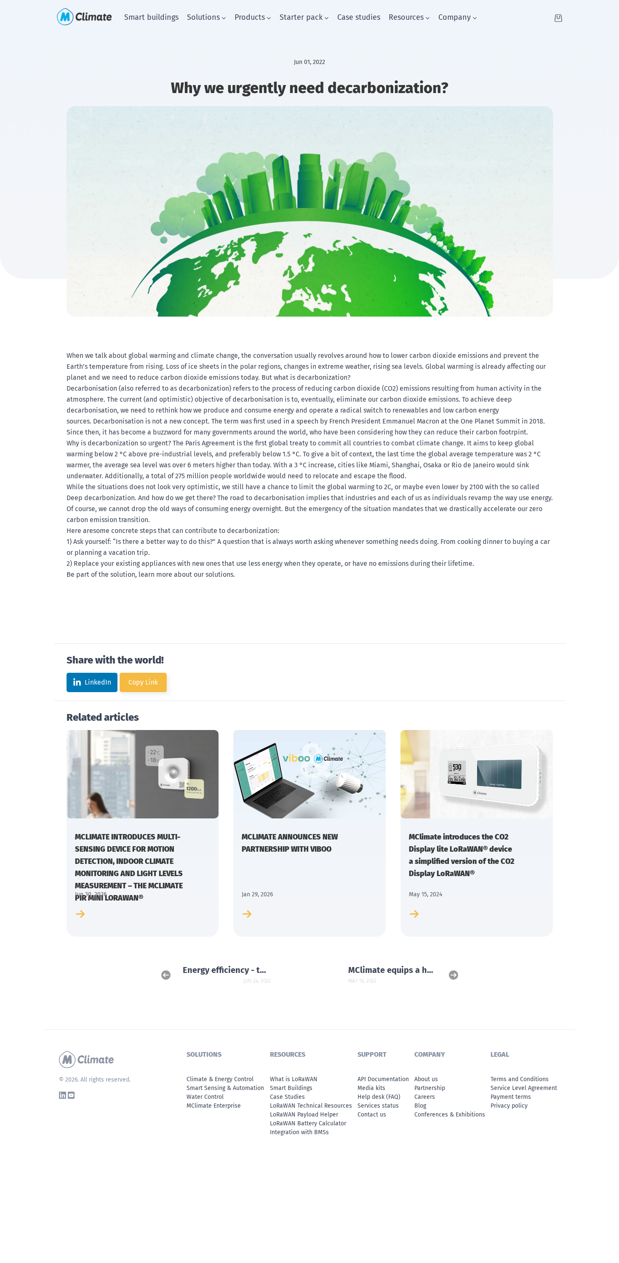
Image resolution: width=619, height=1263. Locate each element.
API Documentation (383, 1079)
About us (426, 1079)
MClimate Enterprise (214, 1105)
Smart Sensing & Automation (225, 1088)
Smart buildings (151, 17)
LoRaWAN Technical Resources (311, 1105)
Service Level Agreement (524, 1088)
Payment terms (511, 1096)
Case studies (358, 17)
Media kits (371, 1088)
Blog (420, 1105)
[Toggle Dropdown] (223, 18)
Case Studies (287, 1096)
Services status (378, 1105)
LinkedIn (98, 682)
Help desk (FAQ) (379, 1096)
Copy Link (143, 682)
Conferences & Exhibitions (449, 1114)
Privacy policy (509, 1105)
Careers (424, 1096)
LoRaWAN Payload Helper (304, 1114)
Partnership (429, 1088)
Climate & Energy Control (220, 1079)
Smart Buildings (291, 1088)
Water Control (205, 1096)
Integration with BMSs (299, 1132)
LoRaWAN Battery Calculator (308, 1123)
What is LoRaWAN (294, 1079)
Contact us (372, 1114)
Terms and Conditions (520, 1079)
